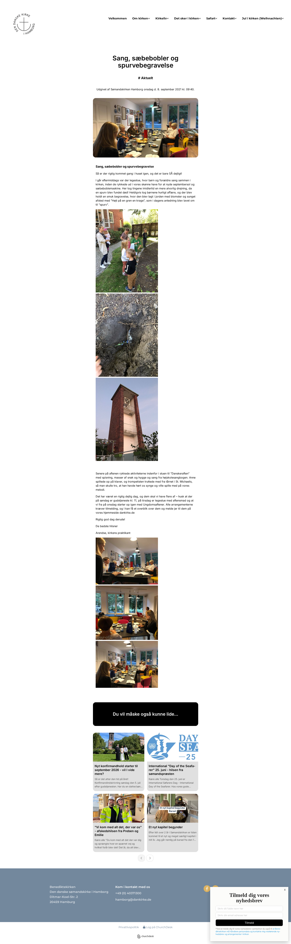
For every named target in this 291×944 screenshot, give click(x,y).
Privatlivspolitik (129, 927)
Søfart (210, 18)
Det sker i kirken (186, 18)
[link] (141, 18)
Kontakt (229, 18)
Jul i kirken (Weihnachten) (262, 18)
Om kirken (140, 18)
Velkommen (117, 18)
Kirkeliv (161, 18)
